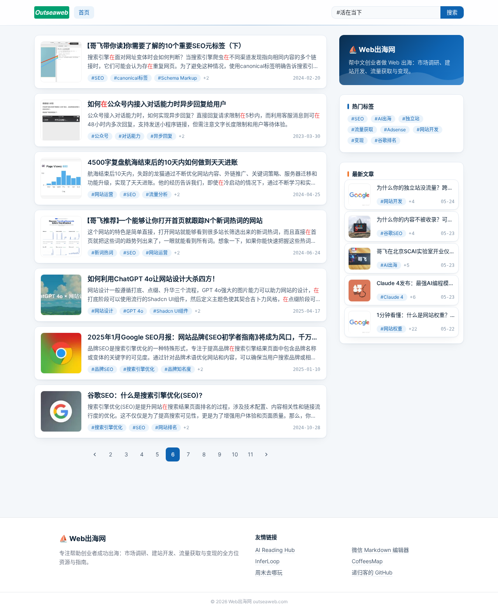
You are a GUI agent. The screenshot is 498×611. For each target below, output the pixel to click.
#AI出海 (383, 119)
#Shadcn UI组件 (170, 311)
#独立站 (410, 119)
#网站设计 (102, 311)
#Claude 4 (392, 297)
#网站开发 (427, 130)
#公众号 (100, 136)
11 (250, 454)
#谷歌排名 (385, 141)
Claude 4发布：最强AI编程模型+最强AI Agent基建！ (415, 283)
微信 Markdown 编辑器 (380, 550)
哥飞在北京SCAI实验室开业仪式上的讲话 (413, 251)
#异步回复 (161, 136)
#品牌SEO (102, 369)
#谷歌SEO (391, 234)
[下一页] (266, 454)
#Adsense (395, 130)
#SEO (97, 78)
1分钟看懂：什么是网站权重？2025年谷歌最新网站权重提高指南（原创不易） (414, 315)
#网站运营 (102, 194)
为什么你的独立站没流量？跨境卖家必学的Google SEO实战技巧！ (415, 188)
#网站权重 (391, 329)
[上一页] (95, 454)
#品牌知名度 (178, 369)
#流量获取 (362, 130)
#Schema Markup (177, 78)
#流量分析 (157, 194)
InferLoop (267, 561)
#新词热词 (102, 253)
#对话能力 (129, 136)
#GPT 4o (133, 311)
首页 (84, 12)
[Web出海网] (51, 12)
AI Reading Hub (275, 550)
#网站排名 (166, 427)
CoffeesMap (367, 561)
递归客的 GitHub (372, 572)
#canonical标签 (131, 78)
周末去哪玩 (268, 572)
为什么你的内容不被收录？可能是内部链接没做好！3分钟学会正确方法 (415, 219)
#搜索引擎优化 (138, 369)
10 (235, 454)
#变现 (357, 141)
